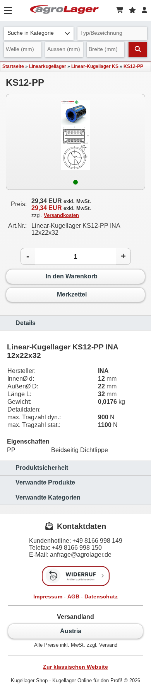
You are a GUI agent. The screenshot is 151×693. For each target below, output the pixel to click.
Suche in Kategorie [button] (30, 33)
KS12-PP (133, 66)
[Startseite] (64, 10)
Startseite (13, 66)
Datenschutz (101, 596)
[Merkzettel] (132, 10)
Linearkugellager (47, 66)
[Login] (144, 10)
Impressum (47, 596)
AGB (73, 596)
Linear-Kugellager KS (94, 66)
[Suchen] (138, 49)
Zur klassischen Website (75, 667)
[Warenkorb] (119, 10)
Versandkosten (61, 215)
